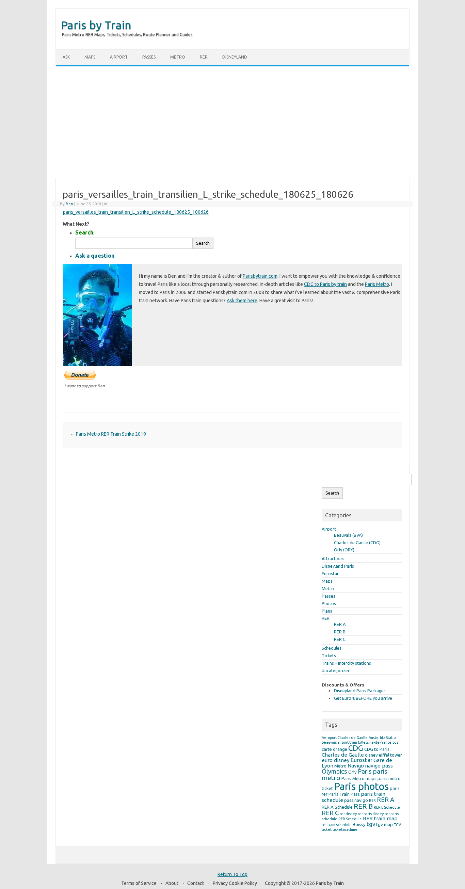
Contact (195, 883)
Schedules (331, 648)
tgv (371, 824)
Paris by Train (96, 24)
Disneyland (234, 57)
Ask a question (94, 256)
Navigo (356, 766)
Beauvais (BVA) (348, 535)
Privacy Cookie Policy (235, 883)
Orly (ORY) (344, 549)
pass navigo (356, 800)
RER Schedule (350, 819)
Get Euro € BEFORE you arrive (363, 698)
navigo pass (379, 766)
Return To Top (232, 874)
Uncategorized (336, 670)
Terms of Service (139, 883)
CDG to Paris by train (325, 284)
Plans (327, 611)
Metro (177, 57)
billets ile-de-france (374, 742)
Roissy (359, 824)
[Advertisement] (232, 122)
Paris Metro (377, 284)
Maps (89, 57)
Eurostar (330, 573)
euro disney (336, 760)
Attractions (333, 558)
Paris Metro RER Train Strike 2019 (108, 434)
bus (395, 742)
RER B (340, 631)
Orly (352, 772)
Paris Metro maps (358, 778)
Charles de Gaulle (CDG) (357, 542)
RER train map (380, 818)
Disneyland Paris (338, 566)
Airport (119, 57)
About (171, 883)
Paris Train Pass (344, 794)
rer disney (348, 814)
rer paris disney (371, 814)
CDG (355, 748)
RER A (340, 624)
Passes (149, 57)
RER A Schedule (337, 807)
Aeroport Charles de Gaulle (345, 738)
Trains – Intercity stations (346, 663)
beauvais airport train (339, 742)
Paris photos (361, 786)
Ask (66, 57)
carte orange (334, 749)
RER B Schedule (387, 807)
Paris (365, 771)
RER (204, 57)
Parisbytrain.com (260, 276)
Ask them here (242, 300)
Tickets (329, 655)
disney (371, 755)
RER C (340, 639)
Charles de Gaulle (343, 755)
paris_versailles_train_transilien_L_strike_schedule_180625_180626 (136, 212)
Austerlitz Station (383, 738)
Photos (329, 603)
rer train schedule (337, 825)
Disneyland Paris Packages (360, 690)
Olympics (334, 771)
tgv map (384, 824)
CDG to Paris (376, 749)
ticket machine (345, 829)
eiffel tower (390, 755)
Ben (69, 204)
